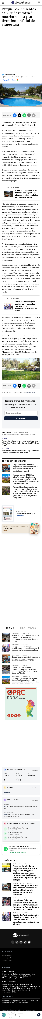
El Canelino (15, 990)
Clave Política (22, 1000)
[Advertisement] (21, 49)
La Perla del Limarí (17, 988)
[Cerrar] (38, 1014)
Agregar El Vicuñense (9, 80)
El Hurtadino (33, 986)
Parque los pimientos (11, 435)
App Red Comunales (22, 1002)
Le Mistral (31, 1000)
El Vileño (14, 992)
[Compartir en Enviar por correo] (29, 115)
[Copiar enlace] (34, 115)
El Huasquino (14, 978)
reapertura (24, 435)
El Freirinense (24, 978)
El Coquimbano (24, 984)
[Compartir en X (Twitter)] (19, 115)
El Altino (25, 976)
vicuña (33, 435)
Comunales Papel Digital (9, 1000)
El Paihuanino (14, 986)
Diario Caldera (25, 974)
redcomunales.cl (7, 955)
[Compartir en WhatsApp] (24, 115)
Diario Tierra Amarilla (15, 976)
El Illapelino (23, 990)
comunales (23, 433)
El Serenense (14, 984)
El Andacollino (23, 986)
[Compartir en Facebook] (15, 115)
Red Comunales (11, 74)
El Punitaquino (28, 988)
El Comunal (5, 984)
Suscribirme (21, 418)
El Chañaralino (15, 974)
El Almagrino (6, 974)
